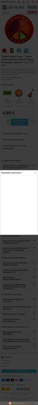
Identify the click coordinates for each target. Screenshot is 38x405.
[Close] (35, 172)
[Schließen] (36, 403)
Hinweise (27, 403)
